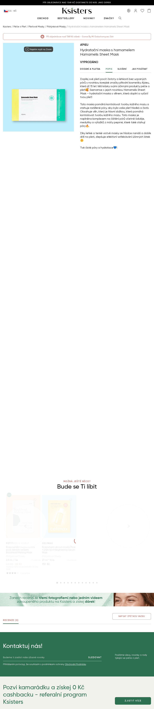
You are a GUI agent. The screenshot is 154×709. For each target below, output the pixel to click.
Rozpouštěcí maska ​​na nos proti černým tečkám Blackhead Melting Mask (20, 550)
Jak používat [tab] (140, 69)
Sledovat (95, 657)
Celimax (47, 543)
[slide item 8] (82, 583)
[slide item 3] (64, 583)
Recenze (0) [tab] (10, 620)
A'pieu (84, 44)
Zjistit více (133, 700)
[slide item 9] (86, 583)
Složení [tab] (122, 69)
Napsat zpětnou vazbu (132, 616)
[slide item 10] (90, 583)
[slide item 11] (93, 583)
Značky (109, 18)
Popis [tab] (109, 69)
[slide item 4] (68, 583)
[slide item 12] (97, 583)
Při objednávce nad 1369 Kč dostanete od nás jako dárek (77, 3)
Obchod (43, 18)
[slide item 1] (57, 583)
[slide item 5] (72, 583)
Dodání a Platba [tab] (90, 69)
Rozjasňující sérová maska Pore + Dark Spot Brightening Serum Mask (58, 550)
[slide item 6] (75, 583)
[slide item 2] (61, 583)
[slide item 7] (79, 583)
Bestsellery (66, 18)
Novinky (89, 18)
